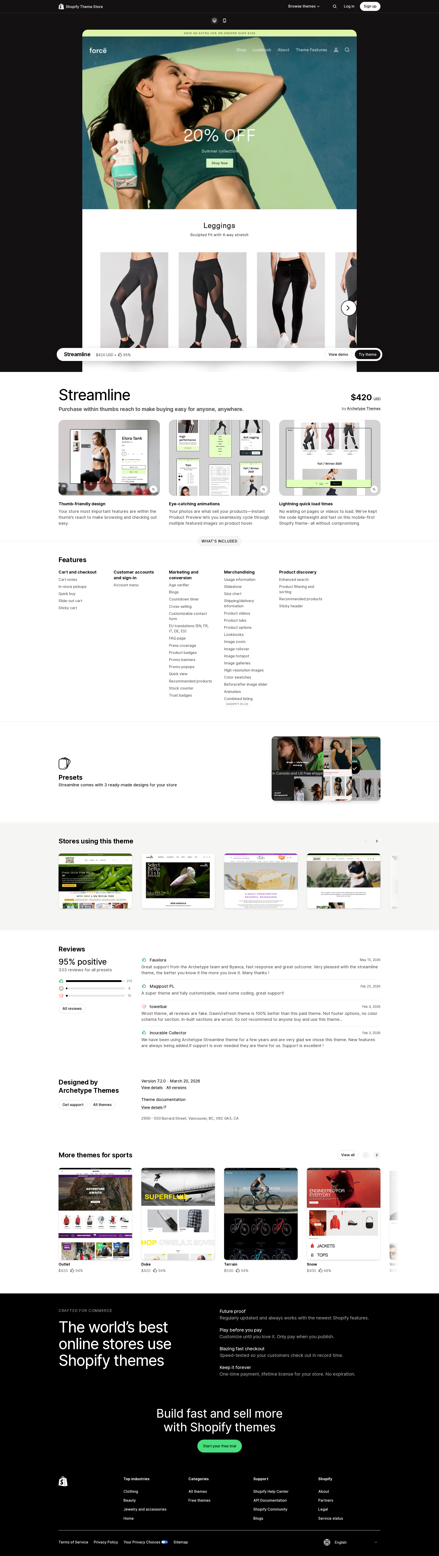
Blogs (258, 1518)
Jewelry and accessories (144, 1509)
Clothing (130, 1491)
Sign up (370, 6)
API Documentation (270, 1500)
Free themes (199, 1500)
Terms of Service (73, 1542)
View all (348, 1155)
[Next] (376, 841)
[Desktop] (214, 20)
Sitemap (181, 1542)
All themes (102, 1104)
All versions (176, 1087)
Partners (325, 1500)
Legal (323, 1509)
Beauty (129, 1500)
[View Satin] (326, 768)
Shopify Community (270, 1509)
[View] (95, 882)
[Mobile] (224, 20)
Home (128, 1518)
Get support (72, 1104)
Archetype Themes (363, 408)
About (323, 1491)
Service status (330, 1518)
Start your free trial (219, 1446)
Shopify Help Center (271, 1491)
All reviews (72, 1008)
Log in (349, 6)
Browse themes (302, 6)
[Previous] (365, 841)
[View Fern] (297, 768)
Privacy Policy (106, 1542)
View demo (338, 354)
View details (152, 1087)
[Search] (334, 6)
